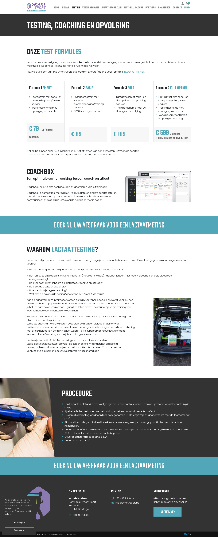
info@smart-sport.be (127, 502)
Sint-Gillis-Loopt (133, 7)
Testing (76, 7)
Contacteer (33, 154)
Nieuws (65, 7)
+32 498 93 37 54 (125, 498)
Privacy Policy (70, 534)
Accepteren (19, 530)
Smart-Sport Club (112, 7)
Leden (187, 7)
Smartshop (164, 7)
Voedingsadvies (90, 7)
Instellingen (19, 522)
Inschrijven (167, 512)
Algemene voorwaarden (53, 534)
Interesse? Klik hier (134, 71)
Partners (150, 7)
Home (56, 7)
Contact (177, 7)
